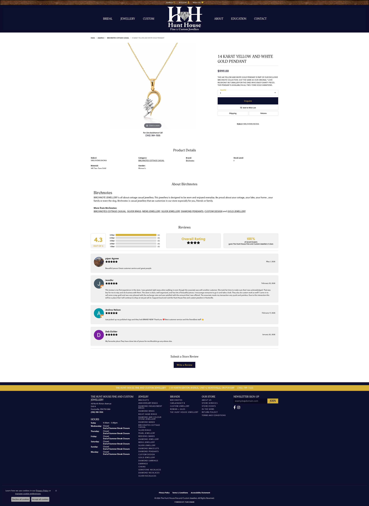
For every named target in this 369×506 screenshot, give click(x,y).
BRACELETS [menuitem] (143, 400)
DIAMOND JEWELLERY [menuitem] (148, 439)
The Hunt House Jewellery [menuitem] (184, 412)
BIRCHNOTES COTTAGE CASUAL (118, 38)
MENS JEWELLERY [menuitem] (146, 442)
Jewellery (128, 19)
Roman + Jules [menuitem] (177, 409)
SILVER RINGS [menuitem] (144, 430)
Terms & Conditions (180, 492)
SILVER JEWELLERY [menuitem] (146, 445)
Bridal (107, 19)
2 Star (112, 243)
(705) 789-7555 (152, 135)
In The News (208, 409)
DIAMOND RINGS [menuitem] (146, 411)
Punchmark (189, 502)
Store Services (210, 403)
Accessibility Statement (200, 492)
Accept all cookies (40, 499)
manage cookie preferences (28, 493)
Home (93, 38)
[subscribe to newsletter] (272, 401)
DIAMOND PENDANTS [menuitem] (148, 451)
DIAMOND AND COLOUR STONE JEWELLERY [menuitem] (149, 418)
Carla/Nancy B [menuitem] (177, 403)
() (159, 235)
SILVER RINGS (134, 211)
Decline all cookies (20, 499)
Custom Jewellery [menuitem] (179, 406)
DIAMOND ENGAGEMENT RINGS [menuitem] (150, 407)
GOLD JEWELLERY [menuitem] (146, 457)
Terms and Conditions (214, 415)
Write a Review (184, 364)
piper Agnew (112, 258)
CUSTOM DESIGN (213, 211)
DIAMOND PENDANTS (192, 211)
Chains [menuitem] (142, 467)
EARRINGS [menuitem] (143, 464)
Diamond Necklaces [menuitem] (149, 473)
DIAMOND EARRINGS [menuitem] (148, 461)
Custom (148, 19)
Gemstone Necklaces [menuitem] (149, 470)
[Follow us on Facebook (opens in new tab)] (235, 407)
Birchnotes (190, 160)
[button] (170, 2)
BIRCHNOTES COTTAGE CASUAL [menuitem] (149, 426)
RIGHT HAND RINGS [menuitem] (147, 414)
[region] (153, 86)
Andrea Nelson (113, 309)
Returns (263, 113)
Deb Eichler (111, 331)
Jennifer (109, 280)
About (218, 19)
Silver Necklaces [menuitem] (147, 476)
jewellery (101, 38)
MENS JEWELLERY (151, 211)
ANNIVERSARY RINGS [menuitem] (148, 403)
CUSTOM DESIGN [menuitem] (146, 454)
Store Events (209, 406)
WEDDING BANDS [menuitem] (146, 436)
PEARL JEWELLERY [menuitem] (146, 433)
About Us (207, 400)
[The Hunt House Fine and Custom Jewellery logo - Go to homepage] (184, 18)
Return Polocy (210, 412)
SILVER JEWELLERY (170, 211)
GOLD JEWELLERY (236, 211)
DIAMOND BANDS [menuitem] (146, 422)
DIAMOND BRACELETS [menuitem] (148, 448)
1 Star (112, 246)
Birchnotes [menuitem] (176, 400)
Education (238, 19)
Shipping (233, 113)
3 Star (112, 240)
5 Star (112, 235)
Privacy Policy (164, 492)
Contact (260, 19)
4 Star (112, 238)
